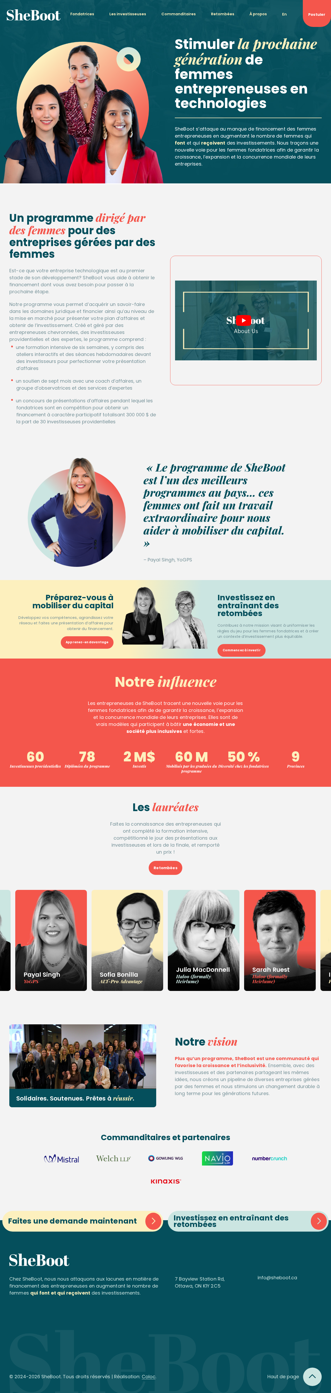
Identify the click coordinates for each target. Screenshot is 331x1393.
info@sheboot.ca (277, 1277)
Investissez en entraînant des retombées (231, 1221)
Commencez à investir (242, 650)
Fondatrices (82, 14)
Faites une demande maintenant (72, 1221)
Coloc (148, 1376)
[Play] (243, 320)
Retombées (222, 14)
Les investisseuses (127, 14)
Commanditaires (178, 14)
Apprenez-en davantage (87, 642)
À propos (258, 14)
